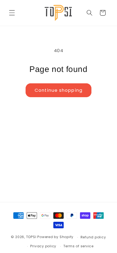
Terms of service (78, 246)
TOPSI (31, 237)
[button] (12, 12)
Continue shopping (58, 90)
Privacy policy (43, 246)
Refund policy (93, 237)
